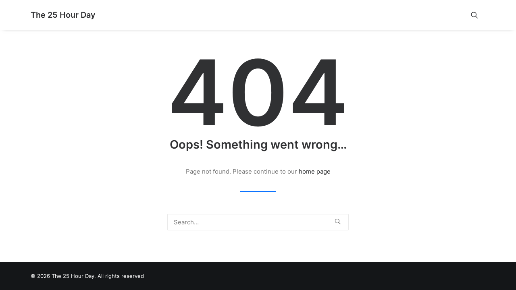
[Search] (258, 222)
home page (315, 171)
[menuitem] (478, 15)
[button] (478, 15)
